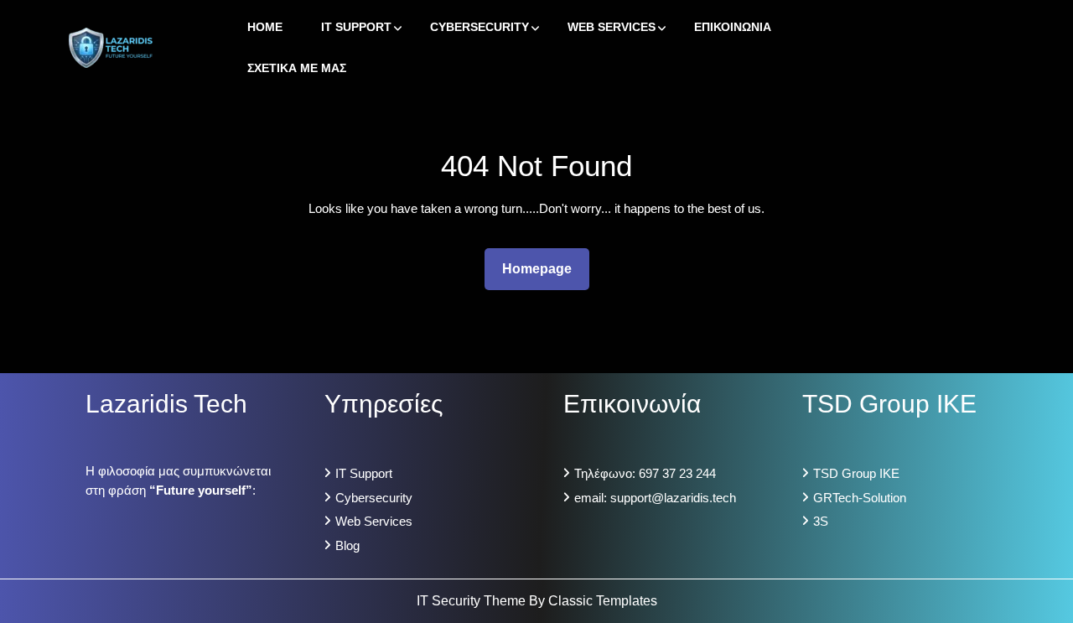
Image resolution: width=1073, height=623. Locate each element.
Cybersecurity (479, 27)
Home (265, 27)
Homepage (543, 268)
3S (820, 521)
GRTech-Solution (859, 498)
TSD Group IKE (856, 473)
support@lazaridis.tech (673, 498)
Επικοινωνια (732, 27)
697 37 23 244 (677, 473)
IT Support (356, 27)
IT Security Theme (473, 601)
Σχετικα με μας (296, 68)
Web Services (612, 27)
